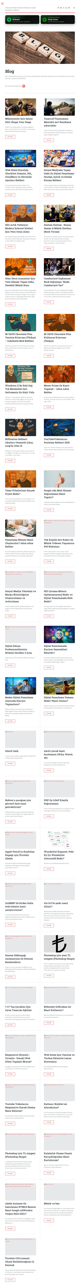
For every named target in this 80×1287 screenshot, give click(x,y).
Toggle (3, 3)
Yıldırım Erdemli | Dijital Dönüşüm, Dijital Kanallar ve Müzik (20, 9)
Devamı (10, 136)
